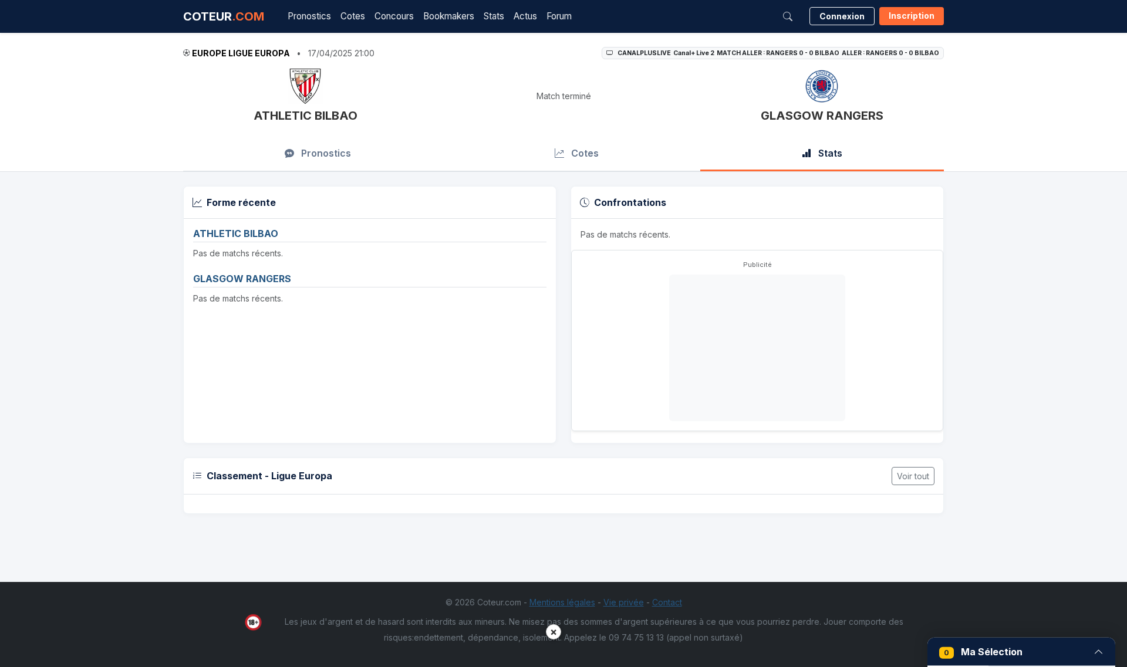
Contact (667, 602)
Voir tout (913, 476)
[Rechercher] (787, 16)
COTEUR (223, 16)
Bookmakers (448, 16)
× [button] (553, 631)
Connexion (842, 16)
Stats (494, 16)
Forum (559, 16)
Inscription (911, 16)
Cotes (352, 16)
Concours (394, 16)
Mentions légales (562, 602)
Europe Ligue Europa (241, 53)
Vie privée (623, 602)
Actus (525, 16)
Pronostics (309, 16)
